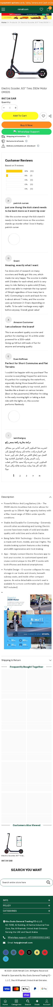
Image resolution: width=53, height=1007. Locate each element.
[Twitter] (6, 959)
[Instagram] (13, 952)
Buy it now (26, 125)
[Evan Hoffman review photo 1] (14, 416)
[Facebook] (6, 952)
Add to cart (20, 115)
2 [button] (20, 475)
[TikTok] (29, 952)
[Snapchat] (37, 952)
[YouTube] (45, 952)
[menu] (3, 9)
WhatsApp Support (28, 131)
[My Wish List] (41, 9)
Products (13, 22)
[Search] (48, 882)
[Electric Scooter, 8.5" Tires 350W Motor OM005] (13, 843)
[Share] (49, 116)
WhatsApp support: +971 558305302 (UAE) (29, 937)
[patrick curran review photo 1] (14, 239)
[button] (33, 475)
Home (3, 22)
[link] (26, 14)
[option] (26, 55)
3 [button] (26, 475)
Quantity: (6, 102)
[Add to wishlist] (43, 116)
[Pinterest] (21, 952)
